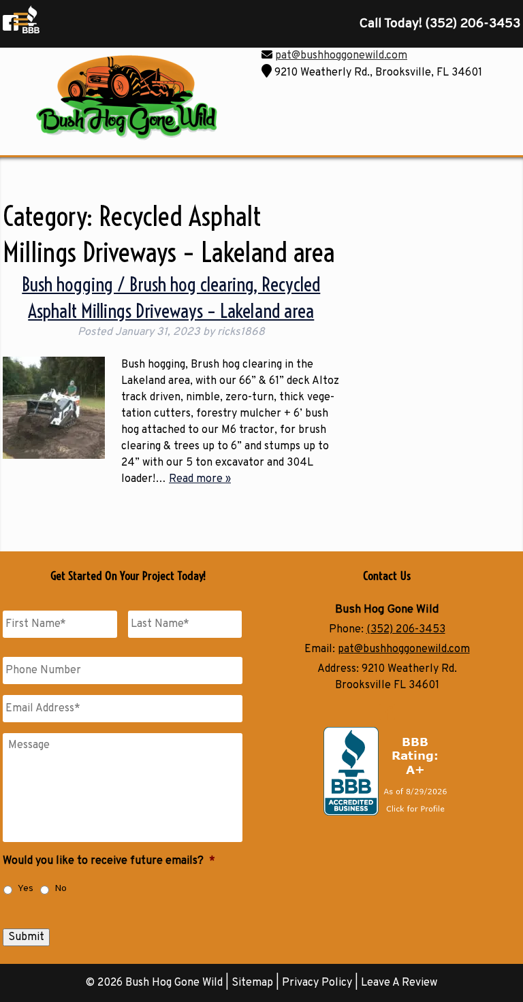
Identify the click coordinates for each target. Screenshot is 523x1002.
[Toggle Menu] (21, 19)
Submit (26, 937)
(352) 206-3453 (405, 629)
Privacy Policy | (321, 983)
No (60, 888)
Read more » (200, 479)
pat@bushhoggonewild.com (341, 56)
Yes (25, 888)
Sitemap (252, 983)
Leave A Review (399, 983)
